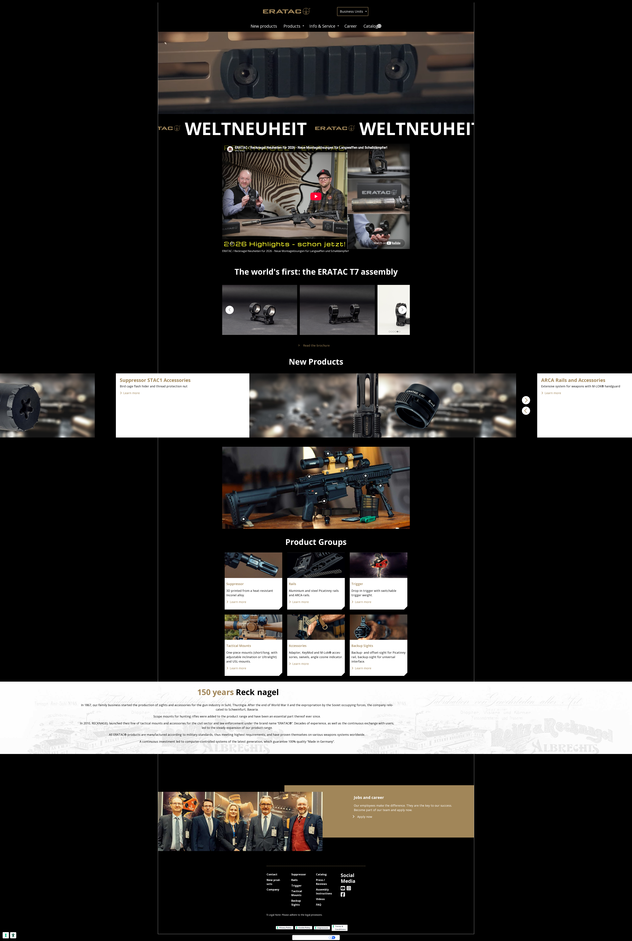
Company (273, 889)
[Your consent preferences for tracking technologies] (6, 935)
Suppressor (235, 584)
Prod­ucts (292, 26)
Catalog (370, 26)
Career (350, 26)
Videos (320, 899)
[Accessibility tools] (13, 935)
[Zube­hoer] (316, 627)
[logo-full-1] (289, 11)
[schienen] (316, 565)
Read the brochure (316, 345)
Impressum (323, 928)
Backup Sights (362, 646)
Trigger (357, 584)
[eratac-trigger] (378, 565)
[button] (316, 128)
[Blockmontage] (253, 627)
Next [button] (526, 400)
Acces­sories (297, 646)
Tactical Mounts (238, 646)
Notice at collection (298, 937)
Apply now (364, 817)
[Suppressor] (253, 565)
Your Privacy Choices (318, 938)
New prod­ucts (264, 26)
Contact (272, 874)
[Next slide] (402, 310)
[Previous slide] (229, 310)
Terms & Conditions (340, 927)
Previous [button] (526, 411)
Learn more (310, 393)
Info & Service (322, 26)
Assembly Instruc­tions (324, 891)
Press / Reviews (321, 882)
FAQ (318, 904)
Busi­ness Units (351, 11)
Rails (292, 584)
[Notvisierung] (378, 627)
